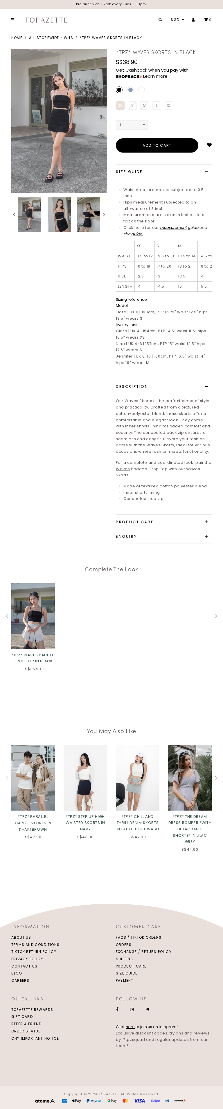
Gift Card (22, 1016)
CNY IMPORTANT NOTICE (35, 1038)
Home (16, 37)
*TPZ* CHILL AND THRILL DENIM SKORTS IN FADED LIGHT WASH (137, 823)
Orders (124, 944)
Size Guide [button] (129, 171)
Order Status (26, 1031)
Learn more (155, 76)
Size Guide (126, 973)
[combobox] (177, 20)
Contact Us (24, 966)
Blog (16, 973)
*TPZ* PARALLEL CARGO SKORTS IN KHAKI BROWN (33, 823)
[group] (29, 214)
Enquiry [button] (126, 536)
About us (21, 937)
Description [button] (132, 386)
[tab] (164, 172)
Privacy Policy (27, 958)
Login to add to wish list (209, 145)
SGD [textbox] (175, 19)
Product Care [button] (135, 522)
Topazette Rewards (32, 1009)
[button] (14, 214)
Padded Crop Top (142, 469)
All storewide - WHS (51, 37)
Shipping (125, 958)
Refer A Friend (26, 1023)
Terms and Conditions (35, 944)
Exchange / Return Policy (144, 951)
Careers (20, 980)
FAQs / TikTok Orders (138, 937)
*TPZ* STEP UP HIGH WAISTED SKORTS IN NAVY (85, 823)
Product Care (131, 966)
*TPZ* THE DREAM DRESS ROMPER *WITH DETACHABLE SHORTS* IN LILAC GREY (190, 829)
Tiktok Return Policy (33, 951)
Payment (124, 980)
